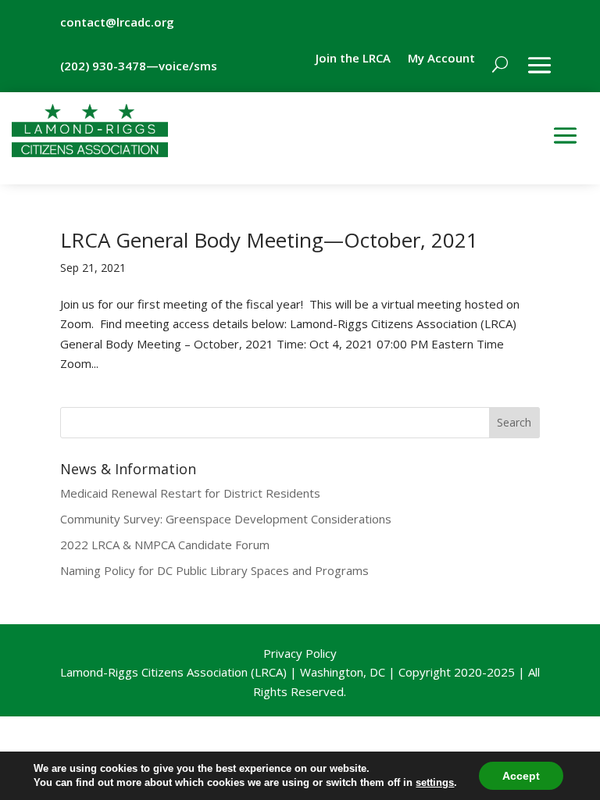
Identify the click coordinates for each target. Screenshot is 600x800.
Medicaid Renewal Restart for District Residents (190, 493)
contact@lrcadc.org (117, 22)
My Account (441, 59)
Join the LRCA (353, 59)
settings (435, 782)
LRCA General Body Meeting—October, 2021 (269, 240)
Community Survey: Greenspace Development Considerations (225, 519)
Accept (521, 776)
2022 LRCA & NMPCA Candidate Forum (165, 544)
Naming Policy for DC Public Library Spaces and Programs (214, 570)
